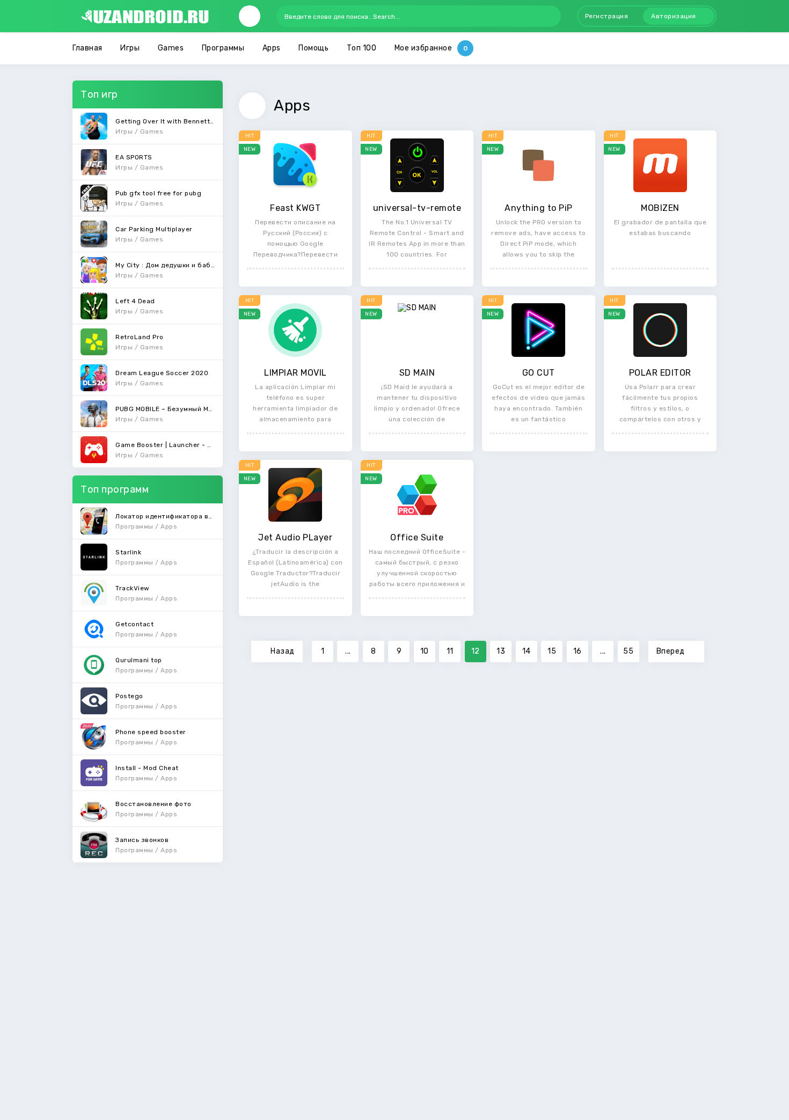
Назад (283, 651)
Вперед (670, 651)
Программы (223, 48)
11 (450, 651)
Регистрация (607, 16)
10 (424, 651)
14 (526, 651)
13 (500, 651)
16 (577, 651)
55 (628, 651)
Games (171, 48)
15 (551, 651)
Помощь (313, 48)
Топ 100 (362, 48)
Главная (87, 48)
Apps (271, 48)
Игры (130, 48)
